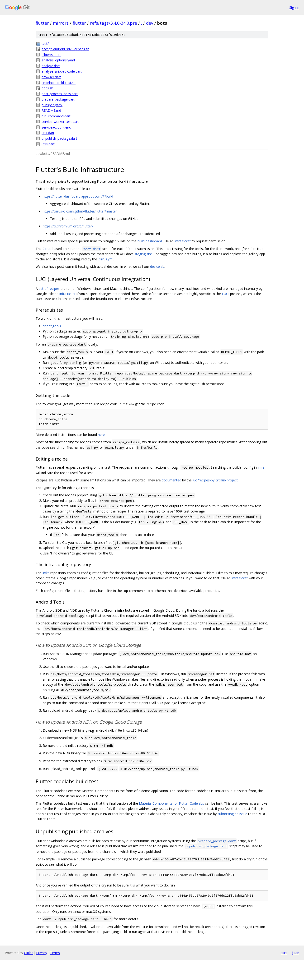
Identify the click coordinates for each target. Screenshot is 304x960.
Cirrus (47, 248)
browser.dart (51, 77)
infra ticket (183, 241)
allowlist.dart (51, 54)
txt (284, 953)
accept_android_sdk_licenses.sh (65, 49)
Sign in (294, 7)
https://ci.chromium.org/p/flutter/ (68, 226)
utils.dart (48, 144)
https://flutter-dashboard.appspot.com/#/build (78, 196)
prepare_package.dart (58, 99)
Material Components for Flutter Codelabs (171, 803)
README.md (51, 110)
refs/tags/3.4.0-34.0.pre (113, 23)
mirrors (61, 23)
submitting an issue (232, 814)
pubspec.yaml (52, 105)
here (101, 434)
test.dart (48, 132)
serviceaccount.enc (56, 127)
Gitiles (28, 953)
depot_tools (52, 326)
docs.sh (47, 88)
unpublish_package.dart (59, 138)
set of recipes (49, 288)
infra (261, 467)
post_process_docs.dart (60, 94)
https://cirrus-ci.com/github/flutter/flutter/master (80, 211)
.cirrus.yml (105, 259)
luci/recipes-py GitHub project (215, 480)
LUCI (225, 293)
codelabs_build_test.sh (59, 82)
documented (171, 480)
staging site (143, 254)
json (295, 953)
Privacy (41, 953)
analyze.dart (51, 66)
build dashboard (150, 241)
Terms (55, 953)
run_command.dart (56, 116)
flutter (42, 23)
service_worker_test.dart (60, 121)
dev (149, 23)
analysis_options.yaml (58, 60)
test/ (45, 43)
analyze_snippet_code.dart (62, 71)
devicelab (157, 266)
